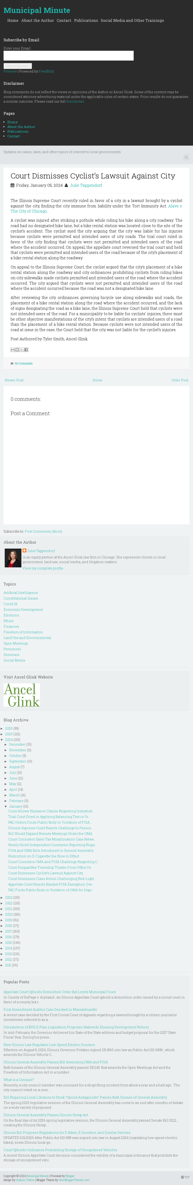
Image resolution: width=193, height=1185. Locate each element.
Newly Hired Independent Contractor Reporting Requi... (52, 845)
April (13, 789)
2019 (8, 920)
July (12, 772)
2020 (9, 914)
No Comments (24, 363)
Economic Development (23, 609)
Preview (10, 71)
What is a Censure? (19, 1079)
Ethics (9, 621)
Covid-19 (10, 604)
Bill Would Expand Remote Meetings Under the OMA (50, 833)
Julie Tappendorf (86, 185)
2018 (8, 925)
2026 (9, 728)
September (17, 761)
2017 (8, 931)
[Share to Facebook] (26, 349)
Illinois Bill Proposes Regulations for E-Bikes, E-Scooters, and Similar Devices (67, 1132)
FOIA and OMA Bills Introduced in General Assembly (51, 850)
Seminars (12, 654)
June (13, 778)
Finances (11, 626)
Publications (86, 20)
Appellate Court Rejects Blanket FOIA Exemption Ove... (51, 884)
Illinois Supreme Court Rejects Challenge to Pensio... (50, 828)
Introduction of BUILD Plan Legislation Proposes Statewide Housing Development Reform (76, 1027)
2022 (9, 903)
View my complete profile (43, 568)
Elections (11, 615)
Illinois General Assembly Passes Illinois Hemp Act (46, 1115)
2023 (8, 897)
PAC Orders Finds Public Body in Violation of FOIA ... (50, 822)
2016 (8, 937)
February (16, 800)
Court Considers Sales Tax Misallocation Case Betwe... (52, 839)
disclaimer (75, 101)
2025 (9, 734)
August (14, 767)
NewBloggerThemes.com (74, 1180)
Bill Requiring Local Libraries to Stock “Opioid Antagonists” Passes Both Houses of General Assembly (85, 1097)
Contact (64, 20)
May (12, 784)
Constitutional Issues (21, 598)
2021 (8, 908)
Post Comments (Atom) (43, 531)
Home (12, 20)
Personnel (12, 649)
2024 (9, 739)
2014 (8, 948)
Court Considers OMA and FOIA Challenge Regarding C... (54, 862)
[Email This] (12, 349)
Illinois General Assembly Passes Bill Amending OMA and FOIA (56, 1062)
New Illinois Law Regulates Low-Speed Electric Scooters (49, 1044)
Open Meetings (16, 643)
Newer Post (14, 380)
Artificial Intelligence (21, 592)
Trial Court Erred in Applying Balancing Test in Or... (49, 816)
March (14, 795)
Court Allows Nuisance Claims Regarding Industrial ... (51, 811)
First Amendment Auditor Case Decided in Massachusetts (50, 1009)
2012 (8, 959)
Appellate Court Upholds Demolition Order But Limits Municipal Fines (60, 992)
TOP (186, 1177)
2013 (8, 954)
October (15, 755)
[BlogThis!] (17, 349)
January (15, 806)
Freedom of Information (23, 632)
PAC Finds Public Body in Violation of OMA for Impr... (51, 890)
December (17, 744)
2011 (8, 965)
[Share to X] (21, 349)
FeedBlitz (46, 71)
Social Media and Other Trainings (132, 20)
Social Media (14, 660)
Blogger (70, 1176)
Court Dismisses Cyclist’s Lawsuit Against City (93, 175)
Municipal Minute (37, 10)
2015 (8, 942)
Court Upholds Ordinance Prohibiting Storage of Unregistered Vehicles (60, 1150)
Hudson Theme (25, 1180)
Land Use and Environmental (27, 637)
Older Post (179, 380)
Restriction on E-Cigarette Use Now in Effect (43, 856)
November (17, 750)
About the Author (37, 20)
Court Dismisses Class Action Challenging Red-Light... (52, 878)
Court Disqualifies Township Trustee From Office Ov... (50, 867)
